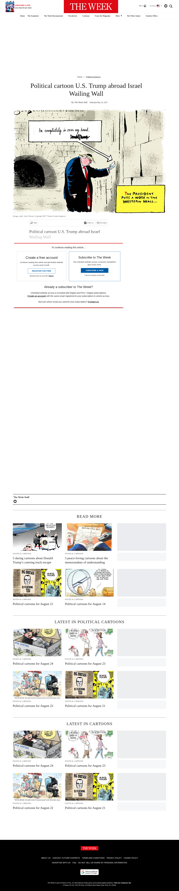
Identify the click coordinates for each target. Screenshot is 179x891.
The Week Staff (80, 102)
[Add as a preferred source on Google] (89, 872)
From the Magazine (102, 16)
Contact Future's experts (66, 858)
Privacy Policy (114, 858)
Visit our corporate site (122, 883)
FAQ (74, 863)
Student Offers (152, 16)
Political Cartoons (93, 77)
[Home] (22, 16)
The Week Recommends (53, 16)
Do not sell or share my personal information (102, 863)
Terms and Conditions (93, 858)
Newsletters (72, 16)
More (118, 16)
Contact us (93, 302)
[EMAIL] (15, 501)
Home (79, 77)
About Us (45, 858)
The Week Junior (133, 16)
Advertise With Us (61, 863)
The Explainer (33, 16)
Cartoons (86, 16)
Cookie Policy (131, 858)
